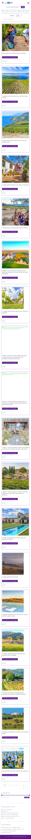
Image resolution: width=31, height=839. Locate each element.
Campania (8, 59)
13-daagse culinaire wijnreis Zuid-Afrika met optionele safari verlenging (13, 654)
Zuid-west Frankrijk (18, 700)
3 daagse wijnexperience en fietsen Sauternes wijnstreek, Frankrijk (14, 538)
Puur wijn (15, 59)
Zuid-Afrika (8, 661)
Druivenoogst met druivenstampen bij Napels (14, 53)
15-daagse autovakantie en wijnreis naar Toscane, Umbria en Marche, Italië (15, 615)
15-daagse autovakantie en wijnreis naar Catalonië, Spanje (15, 732)
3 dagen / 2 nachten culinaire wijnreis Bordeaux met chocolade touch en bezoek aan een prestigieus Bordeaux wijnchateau (14, 357)
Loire (7, 280)
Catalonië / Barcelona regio (7, 739)
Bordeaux (4, 365)
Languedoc (8, 501)
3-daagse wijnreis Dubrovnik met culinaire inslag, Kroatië (15, 96)
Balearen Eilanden (5, 191)
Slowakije (4, 319)
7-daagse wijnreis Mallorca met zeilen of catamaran (15, 185)
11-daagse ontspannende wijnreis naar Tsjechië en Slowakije (15, 312)
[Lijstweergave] (21, 15)
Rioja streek (4, 583)
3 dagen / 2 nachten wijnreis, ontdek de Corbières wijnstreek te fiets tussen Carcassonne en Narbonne (15, 493)
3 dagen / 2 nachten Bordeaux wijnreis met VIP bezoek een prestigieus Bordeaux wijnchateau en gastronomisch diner (15, 403)
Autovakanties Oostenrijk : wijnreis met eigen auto (15, 771)
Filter (26, 797)
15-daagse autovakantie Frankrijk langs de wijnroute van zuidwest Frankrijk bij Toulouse (14, 693)
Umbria (9, 622)
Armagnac (4, 700)
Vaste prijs (19, 59)
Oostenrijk (4, 777)
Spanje (11, 191)
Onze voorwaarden (8, 836)
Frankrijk (4, 280)
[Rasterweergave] (18, 15)
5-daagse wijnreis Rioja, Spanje (10, 577)
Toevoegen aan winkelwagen (10, 57)
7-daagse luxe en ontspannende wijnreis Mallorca (15, 227)
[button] (28, 3)
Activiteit (3, 59)
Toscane (6, 622)
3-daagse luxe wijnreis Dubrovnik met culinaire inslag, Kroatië (14, 141)
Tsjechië (7, 319)
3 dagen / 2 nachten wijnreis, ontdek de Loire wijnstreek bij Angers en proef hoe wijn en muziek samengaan (15, 272)
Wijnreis (7, 104)
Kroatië (3, 104)
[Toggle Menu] (23, 7)
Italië (12, 59)
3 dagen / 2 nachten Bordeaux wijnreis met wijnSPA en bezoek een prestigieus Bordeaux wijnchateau (15, 448)
